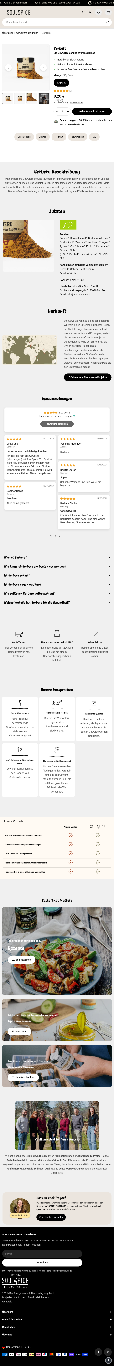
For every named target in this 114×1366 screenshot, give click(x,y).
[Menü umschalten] (4, 12)
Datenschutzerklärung (59, 1271)
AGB (41, 1271)
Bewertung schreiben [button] (57, 424)
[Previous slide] (8, 67)
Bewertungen (78, 137)
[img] (14, 439)
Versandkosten (76, 102)
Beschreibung (24, 137)
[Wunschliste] (98, 12)
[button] (61, 90)
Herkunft (59, 137)
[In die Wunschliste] (46, 47)
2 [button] (55, 536)
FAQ (94, 137)
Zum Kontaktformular (51, 1217)
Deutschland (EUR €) (17, 1347)
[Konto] (90, 12)
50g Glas (61, 82)
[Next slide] (43, 67)
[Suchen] (108, 22)
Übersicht (7, 32)
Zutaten (42, 137)
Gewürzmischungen (27, 32)
